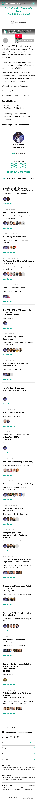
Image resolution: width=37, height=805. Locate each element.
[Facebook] (21, 165)
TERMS (10, 797)
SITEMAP (16, 797)
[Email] (16, 165)
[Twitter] (25, 165)
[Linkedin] (12, 165)
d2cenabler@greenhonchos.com (18, 732)
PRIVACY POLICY (3, 797)
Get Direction (32, 765)
